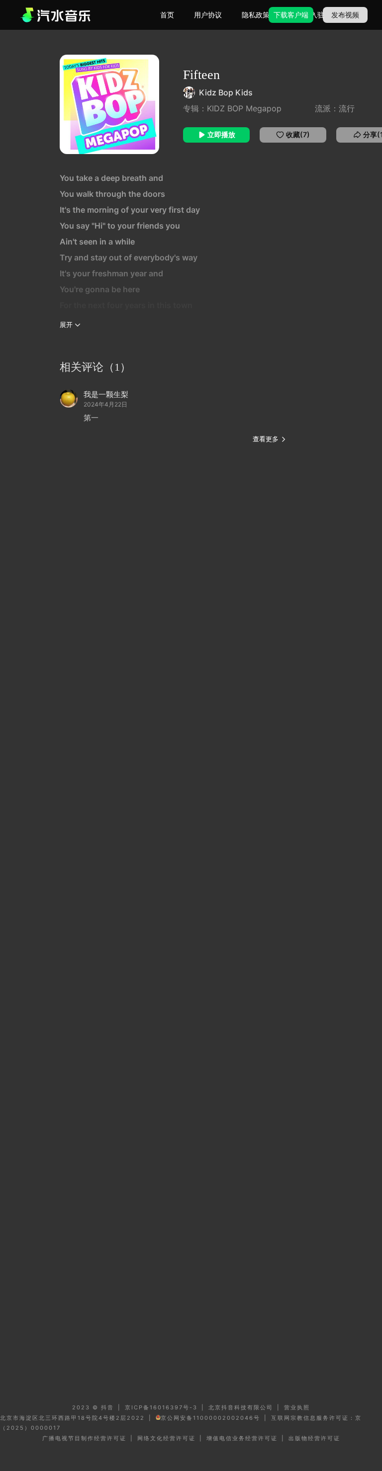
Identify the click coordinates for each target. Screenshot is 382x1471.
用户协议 (208, 14)
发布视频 (345, 14)
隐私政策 (256, 14)
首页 (167, 14)
